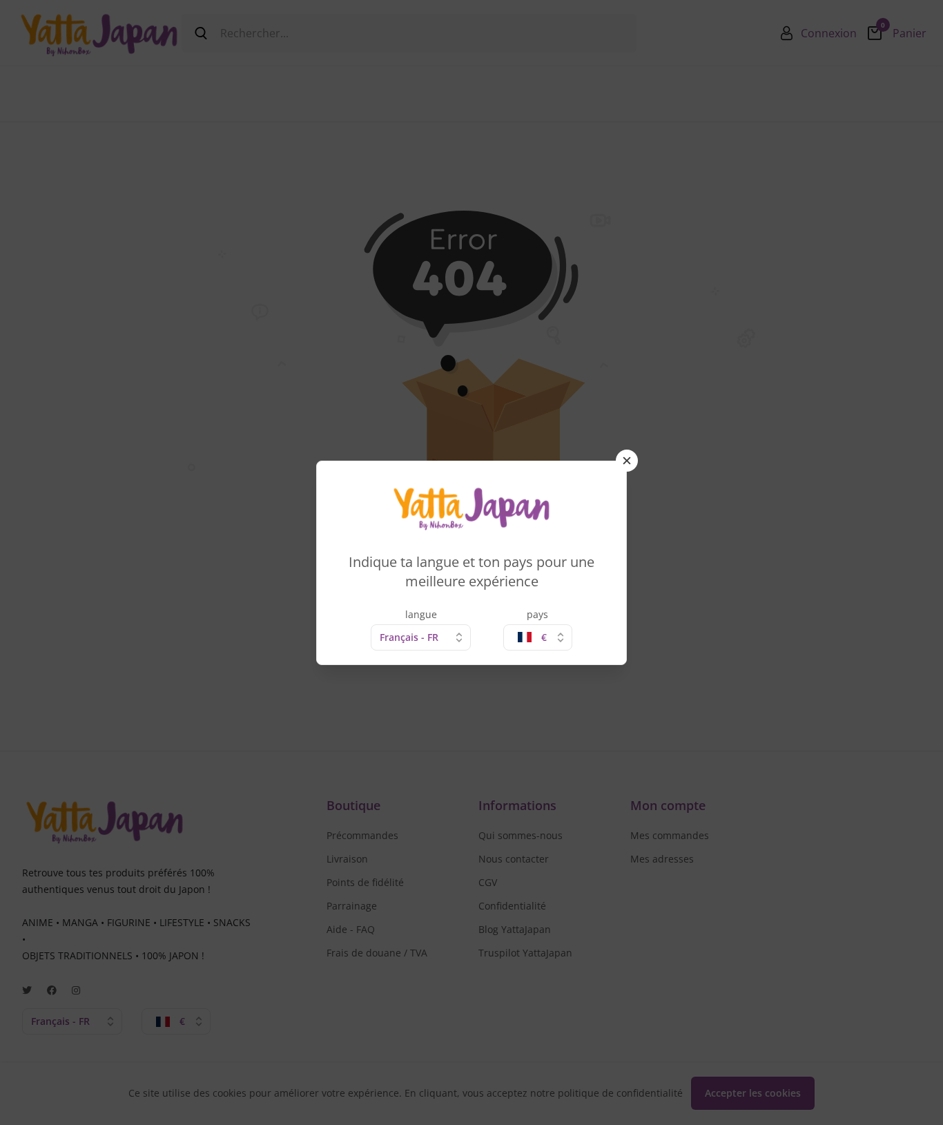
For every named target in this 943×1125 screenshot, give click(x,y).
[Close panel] (627, 461)
